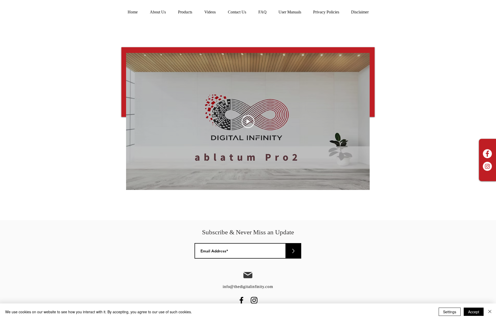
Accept (473, 311)
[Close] (490, 312)
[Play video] (248, 121)
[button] (210, 12)
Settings (449, 311)
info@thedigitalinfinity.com (248, 286)
